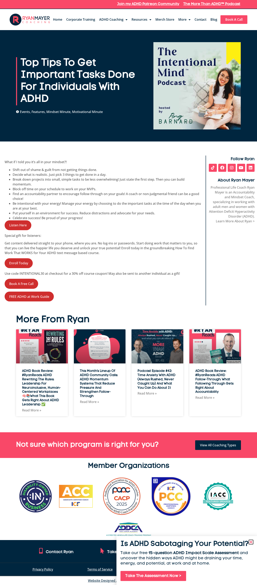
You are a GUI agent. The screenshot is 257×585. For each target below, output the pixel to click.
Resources (139, 19)
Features (38, 112)
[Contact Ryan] (41, 551)
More (182, 19)
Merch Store (164, 19)
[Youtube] (241, 168)
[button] (251, 542)
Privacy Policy (43, 569)
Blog (213, 19)
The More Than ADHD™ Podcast (211, 4)
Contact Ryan (59, 552)
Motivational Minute (87, 112)
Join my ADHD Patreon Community (148, 4)
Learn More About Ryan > (235, 221)
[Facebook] (222, 168)
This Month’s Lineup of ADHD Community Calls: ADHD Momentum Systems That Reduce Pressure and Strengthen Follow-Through (99, 383)
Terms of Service (100, 569)
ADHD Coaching (111, 19)
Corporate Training (80, 19)
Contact (200, 19)
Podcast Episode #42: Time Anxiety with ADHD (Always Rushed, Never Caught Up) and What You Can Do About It (156, 379)
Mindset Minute (58, 112)
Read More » (31, 410)
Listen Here (18, 225)
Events (25, 112)
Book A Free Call (21, 284)
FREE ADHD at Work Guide (29, 296)
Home (57, 19)
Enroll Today (18, 263)
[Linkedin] (251, 168)
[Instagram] (232, 168)
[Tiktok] (213, 168)
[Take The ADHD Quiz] (102, 551)
